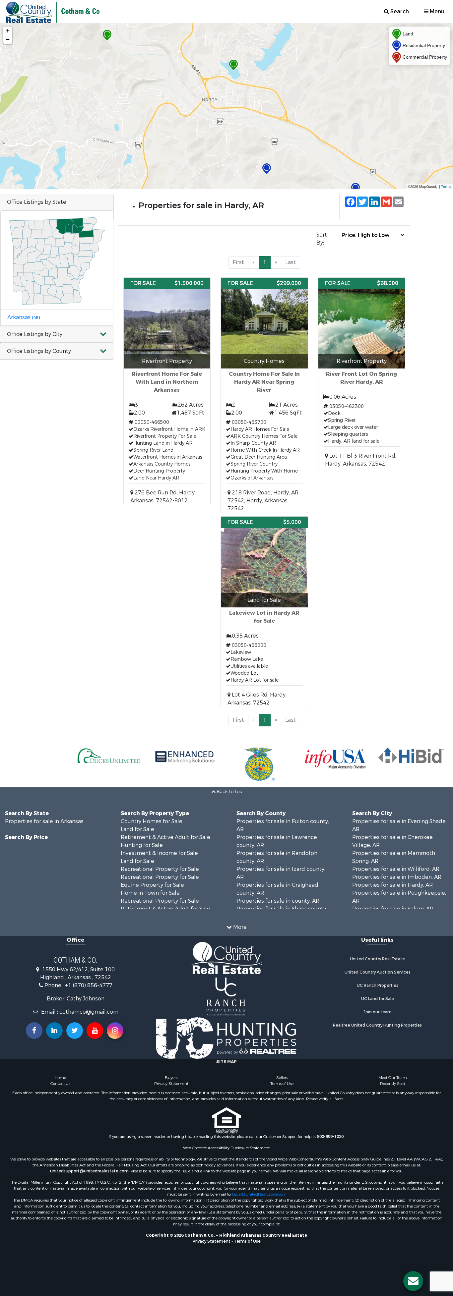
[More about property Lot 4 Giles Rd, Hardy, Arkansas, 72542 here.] (264, 612)
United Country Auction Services (378, 972)
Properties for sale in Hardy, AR (392, 884)
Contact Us (60, 1083)
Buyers (171, 1077)
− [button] (8, 39)
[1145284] (355, 188)
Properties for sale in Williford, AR (395, 869)
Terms (446, 186)
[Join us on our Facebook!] (34, 1030)
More (239, 927)
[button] (56, 334)
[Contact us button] (413, 1281)
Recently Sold (392, 1083)
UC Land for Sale (377, 998)
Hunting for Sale (142, 845)
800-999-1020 (330, 1136)
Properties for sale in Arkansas (44, 821)
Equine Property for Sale (152, 884)
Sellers (282, 1077)
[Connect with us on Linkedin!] (54, 1030)
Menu (436, 11)
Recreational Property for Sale (160, 869)
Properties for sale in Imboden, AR (396, 876)
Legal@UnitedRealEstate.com (259, 1194)
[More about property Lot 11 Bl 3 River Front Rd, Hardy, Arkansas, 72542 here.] (361, 373)
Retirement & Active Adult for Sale (165, 837)
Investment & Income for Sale (159, 853)
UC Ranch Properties (377, 985)
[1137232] (107, 35)
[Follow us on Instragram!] (115, 1030)
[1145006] (233, 65)
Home (60, 1077)
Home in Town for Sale (150, 892)
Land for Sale (137, 829)
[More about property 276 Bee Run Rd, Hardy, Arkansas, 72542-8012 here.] (167, 391)
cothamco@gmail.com (88, 1011)
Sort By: (321, 238)
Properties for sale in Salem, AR (392, 908)
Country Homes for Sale (151, 821)
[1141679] (266, 169)
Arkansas (23, 317)
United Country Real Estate (377, 959)
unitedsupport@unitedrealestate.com (89, 1171)
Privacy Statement (171, 1083)
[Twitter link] (74, 1030)
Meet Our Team (392, 1077)
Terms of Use (281, 1083)
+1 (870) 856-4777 (88, 985)
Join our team (377, 1012)
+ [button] (8, 30)
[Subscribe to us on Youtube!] (95, 1030)
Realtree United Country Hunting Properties (377, 1025)
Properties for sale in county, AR (277, 900)
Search (399, 11)
